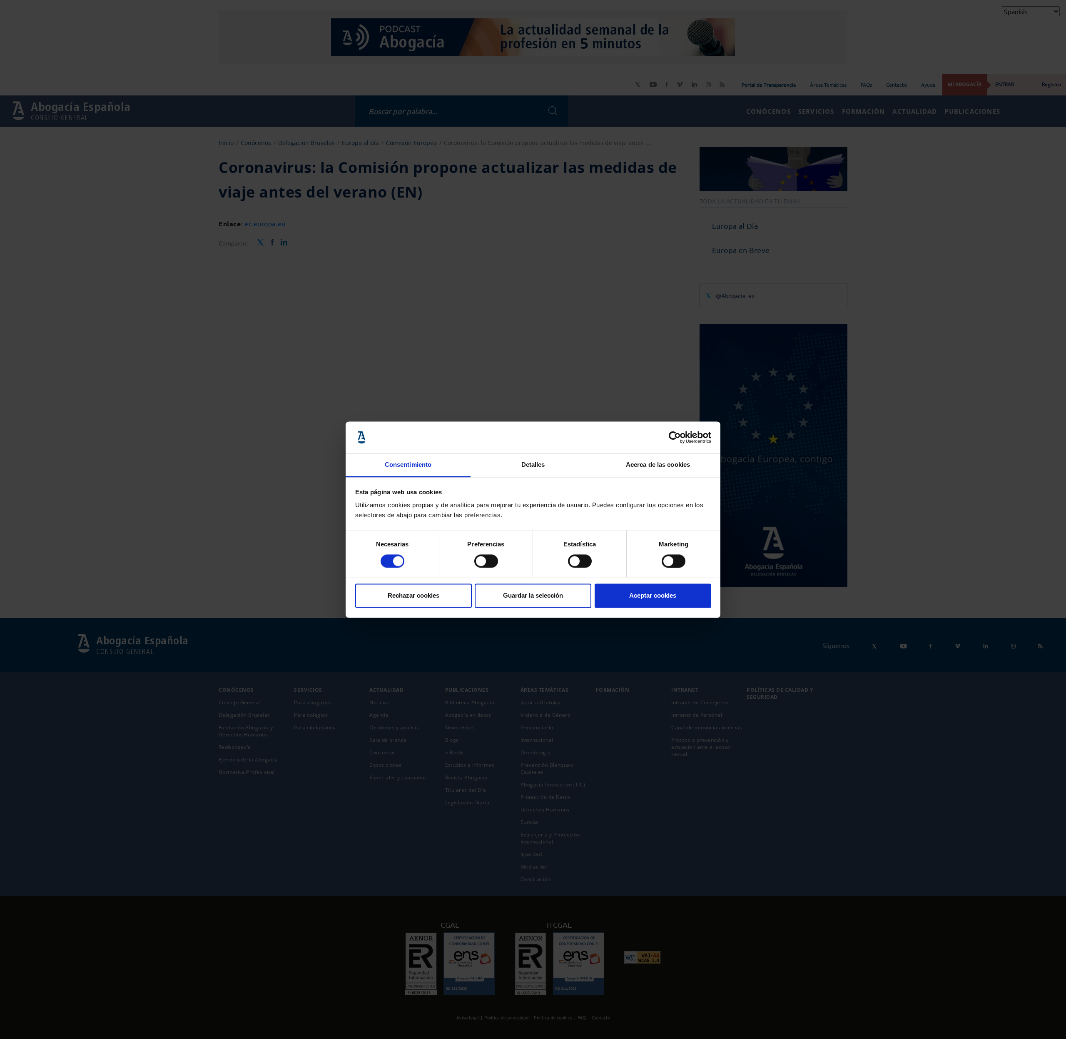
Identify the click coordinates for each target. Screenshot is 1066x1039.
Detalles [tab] (533, 464)
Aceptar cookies (652, 595)
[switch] (486, 561)
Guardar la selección (533, 595)
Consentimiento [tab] (408, 464)
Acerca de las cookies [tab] (658, 464)
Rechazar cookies (413, 595)
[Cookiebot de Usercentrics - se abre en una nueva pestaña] (674, 437)
